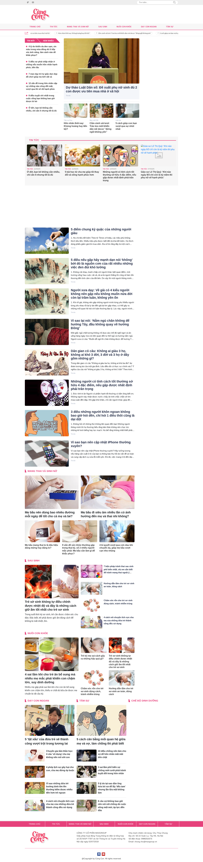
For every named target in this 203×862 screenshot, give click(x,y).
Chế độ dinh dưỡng (144, 700)
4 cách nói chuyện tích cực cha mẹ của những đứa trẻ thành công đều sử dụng (119, 620)
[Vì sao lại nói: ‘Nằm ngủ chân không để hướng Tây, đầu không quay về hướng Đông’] (47, 332)
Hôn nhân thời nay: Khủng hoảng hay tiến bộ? (50, 33)
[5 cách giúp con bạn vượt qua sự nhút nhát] (127, 111)
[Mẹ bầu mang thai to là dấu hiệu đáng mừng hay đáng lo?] (42, 531)
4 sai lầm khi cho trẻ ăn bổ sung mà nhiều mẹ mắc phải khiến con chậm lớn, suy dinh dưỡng (50, 678)
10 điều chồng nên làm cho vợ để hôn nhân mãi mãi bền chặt (112, 754)
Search (174, 2)
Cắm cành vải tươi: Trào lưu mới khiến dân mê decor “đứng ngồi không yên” (101, 33)
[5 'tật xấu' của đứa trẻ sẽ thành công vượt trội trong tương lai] (49, 720)
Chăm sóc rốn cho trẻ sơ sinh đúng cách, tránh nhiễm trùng (92, 691)
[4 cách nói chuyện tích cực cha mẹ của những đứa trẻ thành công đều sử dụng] (91, 622)
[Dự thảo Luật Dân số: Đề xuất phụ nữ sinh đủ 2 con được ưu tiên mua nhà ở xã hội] (101, 61)
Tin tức (53, 27)
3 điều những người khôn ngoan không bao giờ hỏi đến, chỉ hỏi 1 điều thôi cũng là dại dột (103, 415)
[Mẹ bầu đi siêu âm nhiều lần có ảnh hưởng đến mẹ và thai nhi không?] (108, 492)
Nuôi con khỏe (124, 27)
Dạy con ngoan (149, 27)
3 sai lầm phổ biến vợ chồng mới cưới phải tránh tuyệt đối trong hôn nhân (112, 770)
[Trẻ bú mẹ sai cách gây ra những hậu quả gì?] (94, 645)
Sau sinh (102, 27)
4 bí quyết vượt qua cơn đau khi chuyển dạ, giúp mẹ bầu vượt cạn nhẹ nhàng (116, 548)
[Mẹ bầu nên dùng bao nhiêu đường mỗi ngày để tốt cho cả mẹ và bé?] (52, 492)
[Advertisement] (160, 79)
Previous (29, 164)
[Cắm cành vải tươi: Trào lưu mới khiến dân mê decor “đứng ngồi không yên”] (101, 111)
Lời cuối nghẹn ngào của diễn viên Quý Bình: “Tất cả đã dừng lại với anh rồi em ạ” (157, 175)
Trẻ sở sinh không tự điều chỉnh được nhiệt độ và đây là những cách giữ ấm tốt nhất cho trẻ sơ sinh (50, 605)
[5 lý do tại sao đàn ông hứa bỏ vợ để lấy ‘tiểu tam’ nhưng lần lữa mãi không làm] (87, 788)
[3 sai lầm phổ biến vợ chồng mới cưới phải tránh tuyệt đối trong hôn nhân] (87, 772)
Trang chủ (35, 27)
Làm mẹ (118, 120)
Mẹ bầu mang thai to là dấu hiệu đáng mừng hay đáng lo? (41, 546)
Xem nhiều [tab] (48, 41)
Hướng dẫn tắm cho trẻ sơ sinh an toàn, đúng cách (121, 691)
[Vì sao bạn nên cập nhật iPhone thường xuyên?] (47, 453)
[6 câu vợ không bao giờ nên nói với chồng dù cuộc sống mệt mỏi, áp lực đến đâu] (87, 806)
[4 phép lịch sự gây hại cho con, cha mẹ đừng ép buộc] (35, 772)
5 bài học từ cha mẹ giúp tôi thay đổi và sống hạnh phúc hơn (44, 173)
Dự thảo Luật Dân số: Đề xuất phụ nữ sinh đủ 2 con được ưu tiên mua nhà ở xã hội (101, 89)
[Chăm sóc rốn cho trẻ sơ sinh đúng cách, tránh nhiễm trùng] (91, 605)
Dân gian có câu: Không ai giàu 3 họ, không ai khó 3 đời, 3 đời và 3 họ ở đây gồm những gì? (100, 354)
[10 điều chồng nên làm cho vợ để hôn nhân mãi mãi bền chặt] (87, 755)
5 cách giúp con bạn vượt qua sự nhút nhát (151, 33)
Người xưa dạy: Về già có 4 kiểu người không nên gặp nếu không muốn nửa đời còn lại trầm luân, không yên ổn (101, 293)
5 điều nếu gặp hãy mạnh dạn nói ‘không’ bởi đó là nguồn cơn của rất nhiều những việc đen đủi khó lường (102, 263)
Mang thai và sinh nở (78, 27)
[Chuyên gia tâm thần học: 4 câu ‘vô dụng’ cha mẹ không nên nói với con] (35, 755)
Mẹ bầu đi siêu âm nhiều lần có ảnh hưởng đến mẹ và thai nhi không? (106, 514)
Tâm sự (169, 27)
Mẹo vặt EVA (94, 120)
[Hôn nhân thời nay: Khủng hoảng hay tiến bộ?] (76, 111)
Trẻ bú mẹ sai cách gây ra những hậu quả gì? (93, 657)
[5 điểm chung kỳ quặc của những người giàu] (47, 241)
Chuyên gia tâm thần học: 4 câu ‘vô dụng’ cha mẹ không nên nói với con (59, 754)
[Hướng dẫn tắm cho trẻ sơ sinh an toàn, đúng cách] (91, 588)
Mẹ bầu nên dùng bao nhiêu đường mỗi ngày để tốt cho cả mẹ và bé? (50, 514)
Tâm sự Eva (68, 120)
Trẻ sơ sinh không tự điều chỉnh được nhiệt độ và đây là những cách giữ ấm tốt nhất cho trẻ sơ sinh (120, 661)
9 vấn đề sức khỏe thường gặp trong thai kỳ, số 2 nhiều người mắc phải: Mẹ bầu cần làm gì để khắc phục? (78, 549)
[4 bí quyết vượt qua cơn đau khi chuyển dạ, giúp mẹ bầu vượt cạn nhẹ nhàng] (117, 531)
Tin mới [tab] (31, 41)
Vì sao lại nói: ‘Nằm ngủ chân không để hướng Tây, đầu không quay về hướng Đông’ (100, 324)
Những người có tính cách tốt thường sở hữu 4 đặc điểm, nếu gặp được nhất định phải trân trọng (81, 176)
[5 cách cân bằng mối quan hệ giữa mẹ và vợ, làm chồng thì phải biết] (101, 720)
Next (174, 164)
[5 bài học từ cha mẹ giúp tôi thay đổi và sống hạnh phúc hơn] (44, 155)
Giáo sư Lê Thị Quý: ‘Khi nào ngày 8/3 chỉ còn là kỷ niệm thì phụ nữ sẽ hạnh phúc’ (118, 175)
